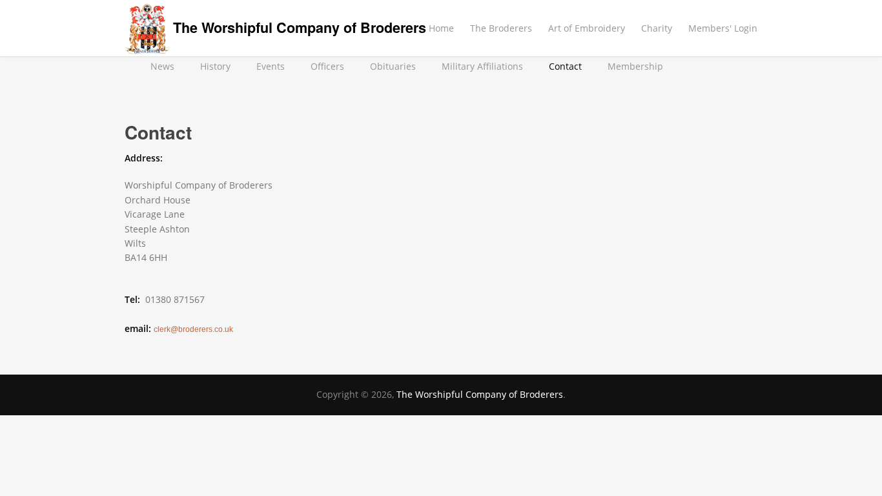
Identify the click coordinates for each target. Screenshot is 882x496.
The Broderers (501, 28)
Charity (656, 28)
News (162, 66)
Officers (327, 66)
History (215, 66)
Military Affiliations (482, 66)
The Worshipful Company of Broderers (299, 27)
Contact (565, 66)
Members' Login (722, 28)
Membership (635, 66)
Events (270, 66)
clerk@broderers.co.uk (193, 329)
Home (441, 28)
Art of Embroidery (586, 28)
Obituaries (393, 66)
